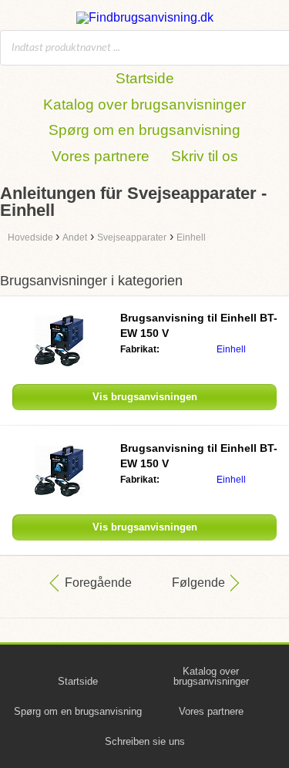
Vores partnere (101, 156)
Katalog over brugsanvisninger (144, 104)
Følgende (198, 582)
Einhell (231, 349)
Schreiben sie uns (145, 741)
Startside (145, 78)
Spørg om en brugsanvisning (144, 130)
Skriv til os (204, 156)
